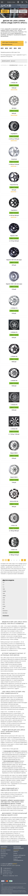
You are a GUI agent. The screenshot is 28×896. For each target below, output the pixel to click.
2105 (4, 602)
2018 (6, 48)
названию (20, 65)
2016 (15, 48)
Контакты (3, 851)
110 (3, 582)
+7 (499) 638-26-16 (22, 5)
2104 (4, 600)
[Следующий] (22, 560)
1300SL (4, 595)
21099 (4, 606)
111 (3, 584)
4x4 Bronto (5, 610)
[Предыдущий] (6, 560)
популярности (13, 65)
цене (25, 65)
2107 (4, 604)
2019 (2, 48)
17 (14, 61)
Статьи (15, 853)
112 (3, 587)
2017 (10, 48)
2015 (19, 48)
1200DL (4, 591)
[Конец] (25, 560)
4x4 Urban (5, 613)
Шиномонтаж (4, 853)
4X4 (3, 608)
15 (11, 61)
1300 (4, 593)
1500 (4, 597)
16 (13, 61)
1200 (4, 589)
